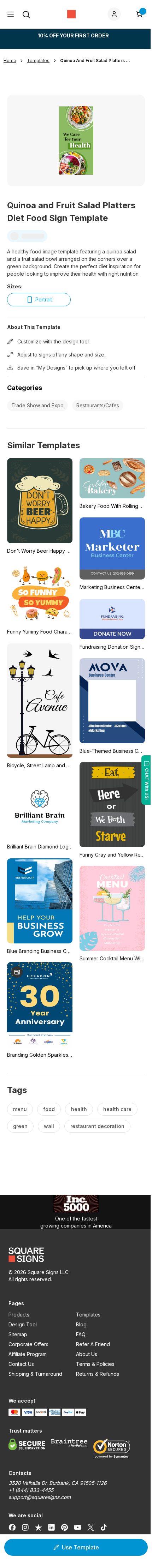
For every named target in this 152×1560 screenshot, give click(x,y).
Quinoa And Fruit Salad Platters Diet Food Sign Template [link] (95, 60)
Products (18, 1315)
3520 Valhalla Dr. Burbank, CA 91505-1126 (57, 1483)
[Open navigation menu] (11, 14)
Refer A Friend (93, 1344)
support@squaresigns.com (39, 1497)
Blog (81, 1324)
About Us (86, 1354)
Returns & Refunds (97, 1374)
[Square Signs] (71, 14)
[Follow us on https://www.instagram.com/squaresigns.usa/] (25, 1527)
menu (20, 1109)
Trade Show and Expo (37, 405)
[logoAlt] (76, 1254)
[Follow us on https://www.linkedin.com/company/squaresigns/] (51, 1527)
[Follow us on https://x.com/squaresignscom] (90, 1527)
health (79, 1109)
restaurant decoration (97, 1126)
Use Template (80, 1547)
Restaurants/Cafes (97, 405)
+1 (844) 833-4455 (30, 1490)
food (49, 1109)
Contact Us (21, 1364)
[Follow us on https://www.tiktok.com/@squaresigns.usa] (103, 1527)
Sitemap (17, 1334)
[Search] (26, 14)
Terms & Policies (95, 1364)
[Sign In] (115, 14)
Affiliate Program (27, 1354)
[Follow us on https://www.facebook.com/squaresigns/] (12, 1527)
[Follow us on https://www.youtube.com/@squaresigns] (77, 1527)
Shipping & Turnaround (35, 1374)
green (20, 1126)
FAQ (81, 1334)
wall (49, 1126)
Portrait (43, 299)
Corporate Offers (28, 1344)
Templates (88, 1315)
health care (117, 1109)
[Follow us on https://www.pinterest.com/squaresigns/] (64, 1527)
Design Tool (22, 1324)
